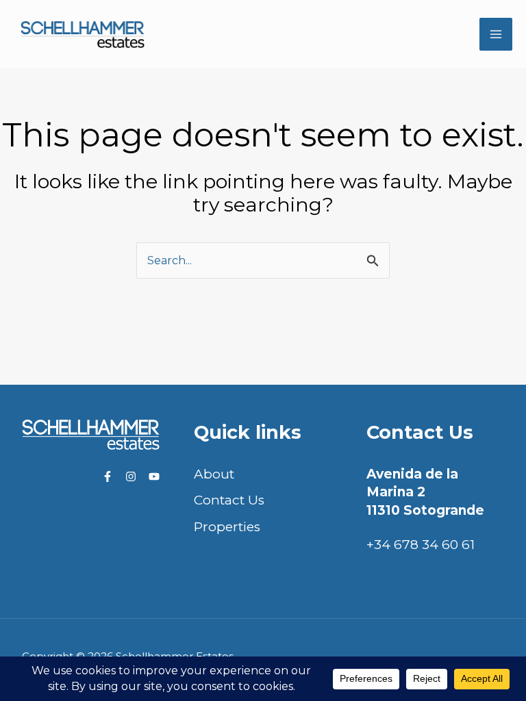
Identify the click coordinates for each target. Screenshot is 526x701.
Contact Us (229, 500)
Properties (227, 527)
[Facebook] (107, 476)
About (214, 474)
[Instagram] (130, 476)
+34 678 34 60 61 (420, 544)
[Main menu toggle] (496, 34)
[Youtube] (154, 476)
